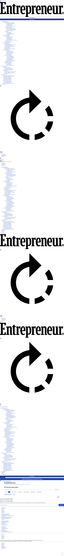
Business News (4, 84)
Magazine (3, 511)
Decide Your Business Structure (11, 175)
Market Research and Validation (9, 22)
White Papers (3, 508)
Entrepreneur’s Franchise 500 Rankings (8, 76)
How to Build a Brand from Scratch (12, 40)
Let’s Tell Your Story (4, 524)
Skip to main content (3, 0)
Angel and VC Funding (10, 33)
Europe (3, 548)
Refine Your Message (10, 55)
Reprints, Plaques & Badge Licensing (7, 531)
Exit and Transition (7, 208)
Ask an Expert (4, 523)
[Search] (0, 86)
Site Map (3, 529)
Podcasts (3, 231)
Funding (6, 31)
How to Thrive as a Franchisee (7, 226)
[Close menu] (0, 405)
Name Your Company (10, 182)
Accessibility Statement (5, 528)
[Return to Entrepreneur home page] (32, 16)
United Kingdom (4, 547)
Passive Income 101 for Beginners (10, 72)
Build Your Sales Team (10, 197)
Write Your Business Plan (10, 28)
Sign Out (3, 156)
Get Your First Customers (10, 57)
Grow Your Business (6, 49)
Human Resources (7, 47)
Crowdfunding (9, 34)
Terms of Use (3, 526)
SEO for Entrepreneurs (10, 59)
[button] (32, 322)
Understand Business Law (8, 45)
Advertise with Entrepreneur (6, 518)
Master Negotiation (9, 53)
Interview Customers (10, 26)
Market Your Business (8, 200)
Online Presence (7, 42)
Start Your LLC (4, 155)
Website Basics (9, 38)
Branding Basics (7, 36)
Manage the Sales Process (10, 52)
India (2, 545)
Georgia (3, 544)
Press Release (3, 474)
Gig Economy (5, 219)
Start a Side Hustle (4, 211)
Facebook (3, 534)
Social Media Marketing (10, 58)
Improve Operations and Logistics (10, 46)
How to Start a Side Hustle (9, 68)
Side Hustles (5, 212)
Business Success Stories (8, 62)
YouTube (3, 536)
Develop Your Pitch (9, 51)
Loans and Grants (9, 178)
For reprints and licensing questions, (6, 498)
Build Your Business (4, 21)
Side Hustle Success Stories (9, 69)
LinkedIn (3, 535)
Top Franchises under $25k (7, 222)
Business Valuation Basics (10, 65)
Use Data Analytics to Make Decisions (10, 44)
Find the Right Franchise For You (8, 75)
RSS (2, 538)
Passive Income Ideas (8, 73)
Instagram (3, 537)
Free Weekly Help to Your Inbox (7, 215)
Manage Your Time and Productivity (10, 48)
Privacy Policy (4, 527)
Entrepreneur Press (4, 522)
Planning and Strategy (8, 27)
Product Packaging (9, 39)
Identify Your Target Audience (11, 23)
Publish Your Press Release (5, 514)
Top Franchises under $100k (7, 78)
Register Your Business (10, 30)
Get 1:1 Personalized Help (7, 82)
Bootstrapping (9, 32)
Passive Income (5, 70)
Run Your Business (6, 43)
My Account (3, 154)
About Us (3, 519)
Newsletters (3, 230)
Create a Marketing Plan (10, 56)
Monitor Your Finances (8, 189)
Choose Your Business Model (11, 174)
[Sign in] (0, 404)
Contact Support (4, 530)
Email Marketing (9, 204)
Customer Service (7, 193)
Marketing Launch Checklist (11, 60)
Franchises (3, 74)
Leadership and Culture (8, 61)
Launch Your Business (6, 35)
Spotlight (3, 512)
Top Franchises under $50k (7, 223)
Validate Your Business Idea (11, 171)
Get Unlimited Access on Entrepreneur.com (8, 515)
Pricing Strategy (9, 25)
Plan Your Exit (9, 64)
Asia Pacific (3, 546)
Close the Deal (9, 54)
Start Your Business (6, 167)
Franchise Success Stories (7, 80)
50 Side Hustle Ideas (8, 67)
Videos (3, 232)
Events (3, 509)
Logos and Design (9, 37)
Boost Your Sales (7, 50)
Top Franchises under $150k (7, 79)
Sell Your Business (9, 63)
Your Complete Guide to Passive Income (10, 71)
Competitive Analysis (10, 24)
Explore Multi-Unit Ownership (7, 81)
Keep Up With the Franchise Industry (8, 83)
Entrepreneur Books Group (5, 521)
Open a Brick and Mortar (8, 41)
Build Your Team (7, 186)
